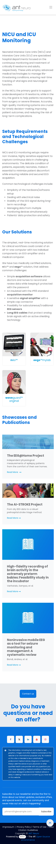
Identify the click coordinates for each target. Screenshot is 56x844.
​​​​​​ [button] (50, 823)
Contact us (28, 693)
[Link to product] (14, 344)
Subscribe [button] (46, 811)
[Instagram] (45, 739)
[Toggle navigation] (51, 7)
